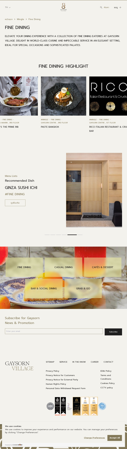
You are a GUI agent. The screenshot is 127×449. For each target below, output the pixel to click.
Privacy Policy (52, 371)
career (94, 361)
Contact (108, 361)
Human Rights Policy (56, 384)
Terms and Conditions (105, 377)
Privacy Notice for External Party (62, 379)
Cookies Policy (107, 383)
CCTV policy (106, 387)
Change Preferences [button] (94, 437)
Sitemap (50, 361)
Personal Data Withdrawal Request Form (65, 388)
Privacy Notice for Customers (60, 375)
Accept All (115, 437)
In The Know (79, 361)
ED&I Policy (105, 371)
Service (63, 361)
